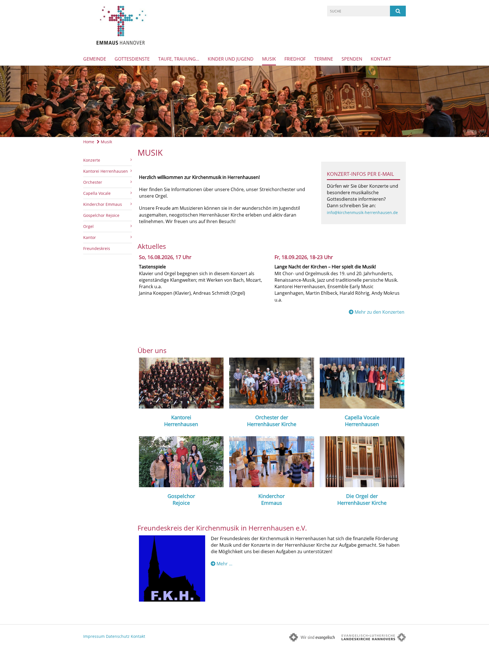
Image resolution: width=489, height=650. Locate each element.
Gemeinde (94, 59)
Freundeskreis (96, 248)
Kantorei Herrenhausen (181, 420)
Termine (323, 59)
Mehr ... (224, 564)
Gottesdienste (132, 59)
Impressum (94, 636)
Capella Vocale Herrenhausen (362, 420)
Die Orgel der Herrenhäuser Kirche (362, 499)
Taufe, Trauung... (178, 59)
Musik (269, 59)
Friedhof (295, 59)
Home (88, 141)
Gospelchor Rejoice (101, 215)
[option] (244, 101)
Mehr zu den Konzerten (379, 312)
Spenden (352, 59)
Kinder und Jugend (231, 59)
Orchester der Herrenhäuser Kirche (271, 420)
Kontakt (381, 59)
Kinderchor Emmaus (271, 499)
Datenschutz (118, 636)
